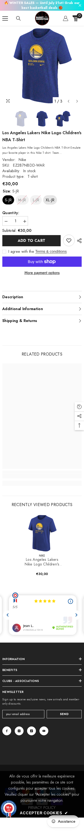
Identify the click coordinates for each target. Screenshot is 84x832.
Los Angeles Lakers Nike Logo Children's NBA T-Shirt (41, 562)
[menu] (5, 18)
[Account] (65, 18)
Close (80, 5)
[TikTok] (31, 730)
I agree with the (21, 251)
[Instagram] (19, 730)
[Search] (18, 18)
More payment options (42, 272)
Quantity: (10, 213)
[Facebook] (6, 730)
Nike (22, 159)
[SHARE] (78, 240)
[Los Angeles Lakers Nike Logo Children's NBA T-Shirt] (42, 533)
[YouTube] (43, 730)
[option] (42, 66)
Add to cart (32, 240)
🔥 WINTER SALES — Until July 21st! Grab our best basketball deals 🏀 (42, 5)
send (64, 714)
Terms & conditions (51, 251)
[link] (69, 240)
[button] (68, 101)
